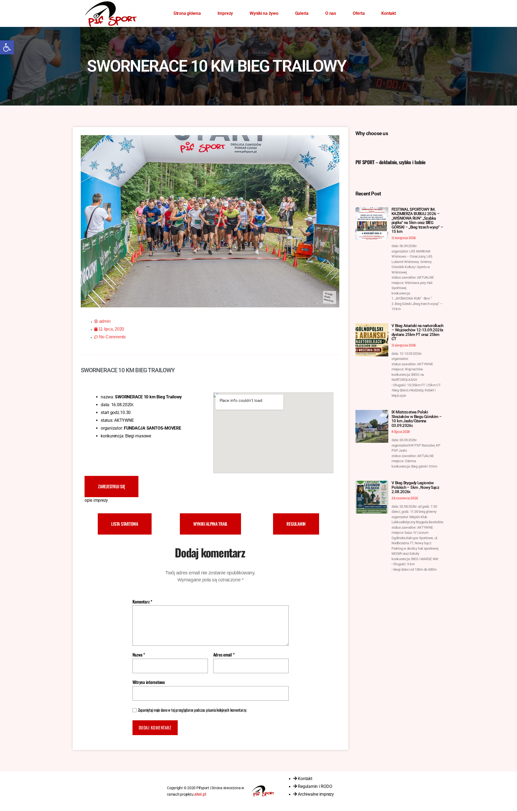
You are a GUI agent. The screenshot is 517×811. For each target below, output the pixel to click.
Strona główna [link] (187, 13)
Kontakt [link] (388, 13)
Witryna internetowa (148, 681)
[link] (7, 47)
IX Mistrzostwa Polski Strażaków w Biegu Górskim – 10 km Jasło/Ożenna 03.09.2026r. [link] (417, 419)
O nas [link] (330, 13)
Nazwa (138, 654)
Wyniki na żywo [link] (264, 13)
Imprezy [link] (225, 13)
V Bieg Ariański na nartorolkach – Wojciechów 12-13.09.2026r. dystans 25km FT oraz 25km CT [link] (418, 332)
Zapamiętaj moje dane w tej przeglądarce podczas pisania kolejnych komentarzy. (192, 709)
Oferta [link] (359, 13)
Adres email (224, 654)
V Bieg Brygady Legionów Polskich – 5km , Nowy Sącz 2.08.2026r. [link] (415, 487)
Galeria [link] (302, 13)
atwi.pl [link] (200, 794)
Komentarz (142, 601)
